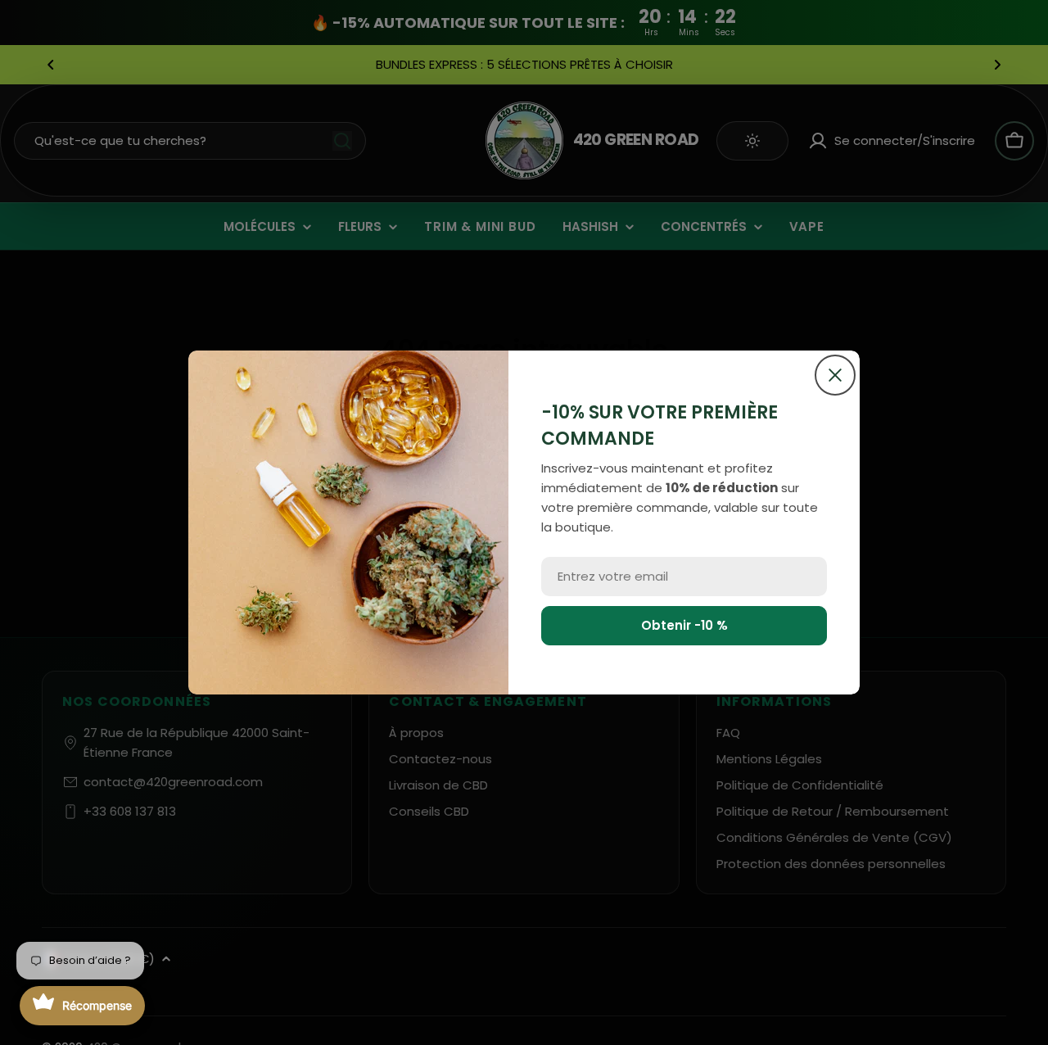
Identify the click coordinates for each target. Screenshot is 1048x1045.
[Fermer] (835, 375)
